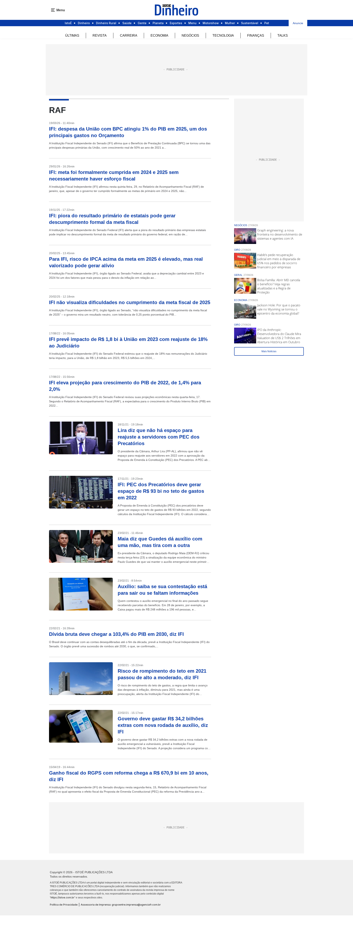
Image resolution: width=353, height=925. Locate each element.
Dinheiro (84, 23)
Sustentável (249, 23)
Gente (142, 23)
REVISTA (100, 35)
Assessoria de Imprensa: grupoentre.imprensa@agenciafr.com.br (121, 904)
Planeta (158, 23)
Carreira (128, 35)
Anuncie (298, 23)
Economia (159, 35)
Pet (266, 23)
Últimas (72, 35)
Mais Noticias (268, 351)
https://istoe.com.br (62, 897)
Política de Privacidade (64, 904)
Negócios (190, 35)
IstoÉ (68, 23)
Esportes (176, 23)
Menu (192, 23)
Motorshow (211, 23)
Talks (282, 35)
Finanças (255, 35)
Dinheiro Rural (106, 23)
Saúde (127, 23)
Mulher (230, 23)
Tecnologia (223, 35)
